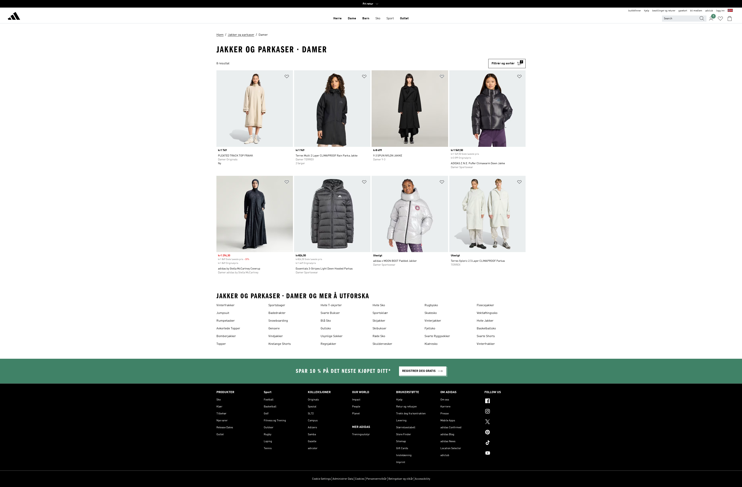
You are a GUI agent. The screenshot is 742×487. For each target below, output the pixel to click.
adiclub (709, 11)
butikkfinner (634, 11)
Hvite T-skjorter (331, 305)
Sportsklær (380, 313)
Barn (365, 18)
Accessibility (422, 479)
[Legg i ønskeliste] (287, 77)
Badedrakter (277, 313)
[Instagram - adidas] (505, 412)
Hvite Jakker (485, 320)
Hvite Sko (379, 305)
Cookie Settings (321, 479)
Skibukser (379, 328)
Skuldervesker (382, 344)
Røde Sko (379, 336)
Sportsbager (276, 305)
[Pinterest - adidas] (505, 433)
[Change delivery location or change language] (730, 11)
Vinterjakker (433, 320)
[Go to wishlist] (720, 18)
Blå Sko (326, 320)
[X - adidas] (505, 422)
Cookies (359, 479)
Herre (337, 18)
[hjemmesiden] (14, 16)
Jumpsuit (222, 313)
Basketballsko (486, 328)
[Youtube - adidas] (505, 453)
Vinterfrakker (225, 305)
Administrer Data (343, 479)
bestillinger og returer (663, 11)
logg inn (720, 11)
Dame (352, 18)
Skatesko (431, 313)
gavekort (682, 11)
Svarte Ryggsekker (437, 336)
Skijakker (379, 320)
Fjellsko (430, 328)
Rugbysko (431, 305)
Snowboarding (278, 320)
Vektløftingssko (487, 313)
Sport (390, 18)
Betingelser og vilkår (400, 479)
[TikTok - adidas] (505, 443)
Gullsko (326, 328)
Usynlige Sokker (332, 336)
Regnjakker (328, 344)
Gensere (274, 328)
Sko (377, 18)
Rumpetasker (225, 320)
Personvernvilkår (376, 479)
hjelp (646, 11)
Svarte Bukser (330, 313)
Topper (221, 344)
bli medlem (696, 11)
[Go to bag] (729, 18)
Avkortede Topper (228, 328)
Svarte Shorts (486, 336)
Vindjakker (275, 336)
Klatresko (431, 344)
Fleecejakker (485, 305)
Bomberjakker (226, 336)
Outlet (404, 18)
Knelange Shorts (279, 344)
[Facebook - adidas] (505, 401)
